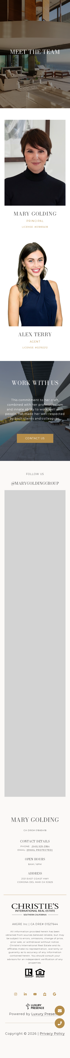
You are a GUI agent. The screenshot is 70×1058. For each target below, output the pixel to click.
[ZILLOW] (44, 994)
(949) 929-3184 (40, 846)
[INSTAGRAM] (15, 994)
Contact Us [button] (35, 438)
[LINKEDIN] (25, 994)
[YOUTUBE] (35, 994)
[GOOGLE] (54, 994)
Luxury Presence (46, 1014)
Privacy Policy (52, 1034)
